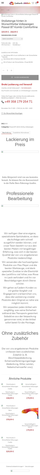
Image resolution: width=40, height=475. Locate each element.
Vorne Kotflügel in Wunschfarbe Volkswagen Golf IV (30, 425)
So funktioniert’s (26, 88)
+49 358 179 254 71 (18, 101)
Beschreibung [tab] (6, 132)
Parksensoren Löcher (9, 35)
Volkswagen (29, 127)
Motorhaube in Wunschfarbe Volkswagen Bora (10, 415)
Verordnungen (29, 466)
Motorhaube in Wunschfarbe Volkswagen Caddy (10, 393)
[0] (36, 3)
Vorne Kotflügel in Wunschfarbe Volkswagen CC (30, 393)
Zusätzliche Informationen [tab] (21, 132)
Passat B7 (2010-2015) (17, 127)
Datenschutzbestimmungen (14, 466)
